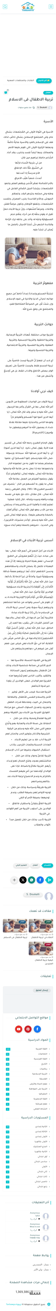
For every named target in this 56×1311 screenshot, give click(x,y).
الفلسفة (27, 1079)
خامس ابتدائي (27, 1182)
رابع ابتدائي (27, 1187)
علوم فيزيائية (27, 1104)
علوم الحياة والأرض (27, 1084)
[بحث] (5, 6)
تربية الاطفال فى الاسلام (15, 938)
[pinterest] (28, 1029)
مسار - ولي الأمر (41, 1269)
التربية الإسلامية (27, 1074)
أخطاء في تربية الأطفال (42, 938)
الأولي (27, 1167)
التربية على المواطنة (27, 1089)
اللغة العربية (27, 1049)
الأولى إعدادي (27, 1137)
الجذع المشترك (27, 1147)
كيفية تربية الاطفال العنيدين (44, 962)
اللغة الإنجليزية (27, 1099)
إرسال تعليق (42, 990)
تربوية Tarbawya (14, 1305)
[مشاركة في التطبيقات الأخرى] (14, 880)
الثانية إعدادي (27, 1127)
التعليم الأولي (21, 865)
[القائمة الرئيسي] (51, 6)
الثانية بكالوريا (27, 1152)
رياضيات (27, 1069)
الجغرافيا (27, 1094)
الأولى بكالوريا (27, 1142)
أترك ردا (33, 1219)
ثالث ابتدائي (27, 1177)
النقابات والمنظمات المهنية (20, 81)
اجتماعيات (27, 1054)
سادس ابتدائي (27, 1162)
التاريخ (27, 1064)
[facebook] (37, 1029)
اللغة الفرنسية (27, 1059)
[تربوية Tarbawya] (28, 6)
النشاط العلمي (27, 1109)
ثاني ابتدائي (27, 1172)
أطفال (48, 93)
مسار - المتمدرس (41, 1264)
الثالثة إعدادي (27, 1132)
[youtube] (18, 1029)
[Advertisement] (28, 47)
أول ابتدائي (27, 1157)
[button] (40, 880)
